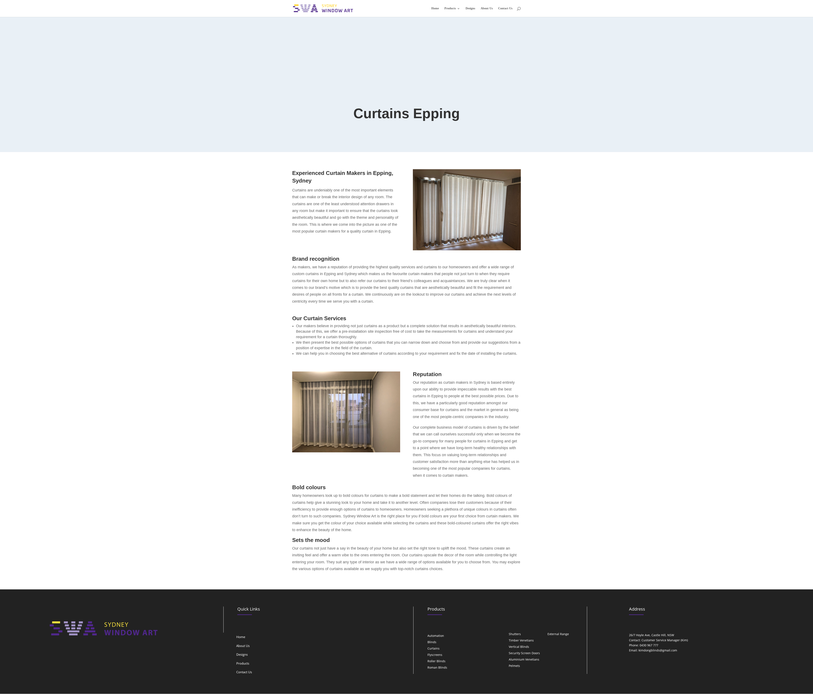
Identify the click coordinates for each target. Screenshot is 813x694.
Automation (435, 636)
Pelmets (514, 666)
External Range (558, 634)
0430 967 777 (649, 645)
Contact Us (505, 8)
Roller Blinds (436, 661)
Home (435, 8)
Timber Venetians (521, 640)
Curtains (433, 648)
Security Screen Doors (524, 653)
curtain (321, 231)
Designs (470, 8)
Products (450, 8)
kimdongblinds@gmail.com (658, 650)
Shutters (515, 634)
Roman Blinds (437, 667)
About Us (487, 8)
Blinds (431, 642)
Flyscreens (434, 655)
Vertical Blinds (519, 647)
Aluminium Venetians (524, 659)
